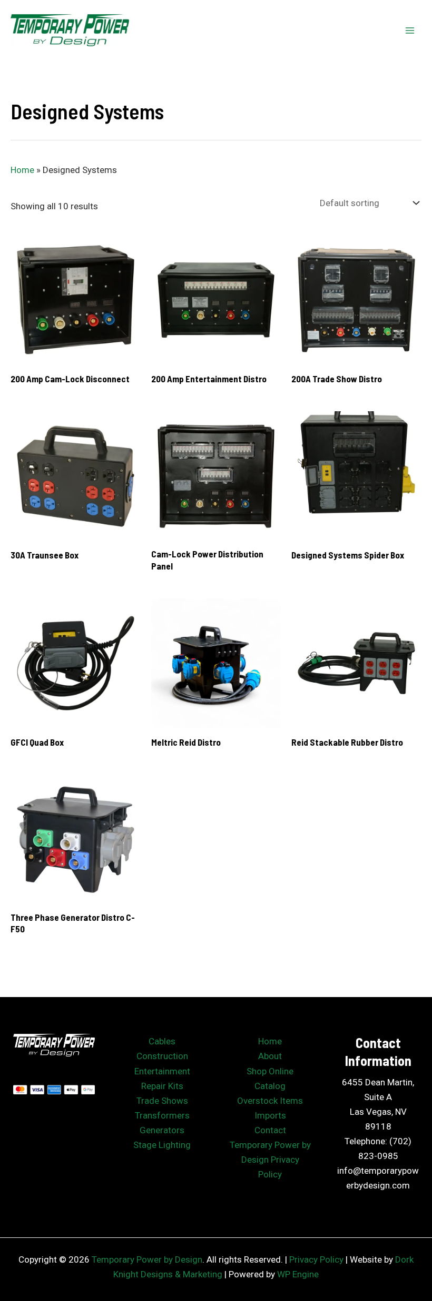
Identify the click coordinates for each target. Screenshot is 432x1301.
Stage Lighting (162, 1145)
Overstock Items (270, 1100)
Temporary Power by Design (147, 1259)
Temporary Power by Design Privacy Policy (270, 1160)
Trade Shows (162, 1100)
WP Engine (298, 1274)
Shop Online (270, 1071)
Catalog (270, 1086)
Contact (270, 1130)
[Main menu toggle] (409, 30)
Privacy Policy (316, 1259)
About (270, 1056)
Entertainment (162, 1071)
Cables (162, 1041)
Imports (270, 1115)
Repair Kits (162, 1086)
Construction (162, 1056)
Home (22, 170)
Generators (162, 1130)
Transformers (162, 1115)
